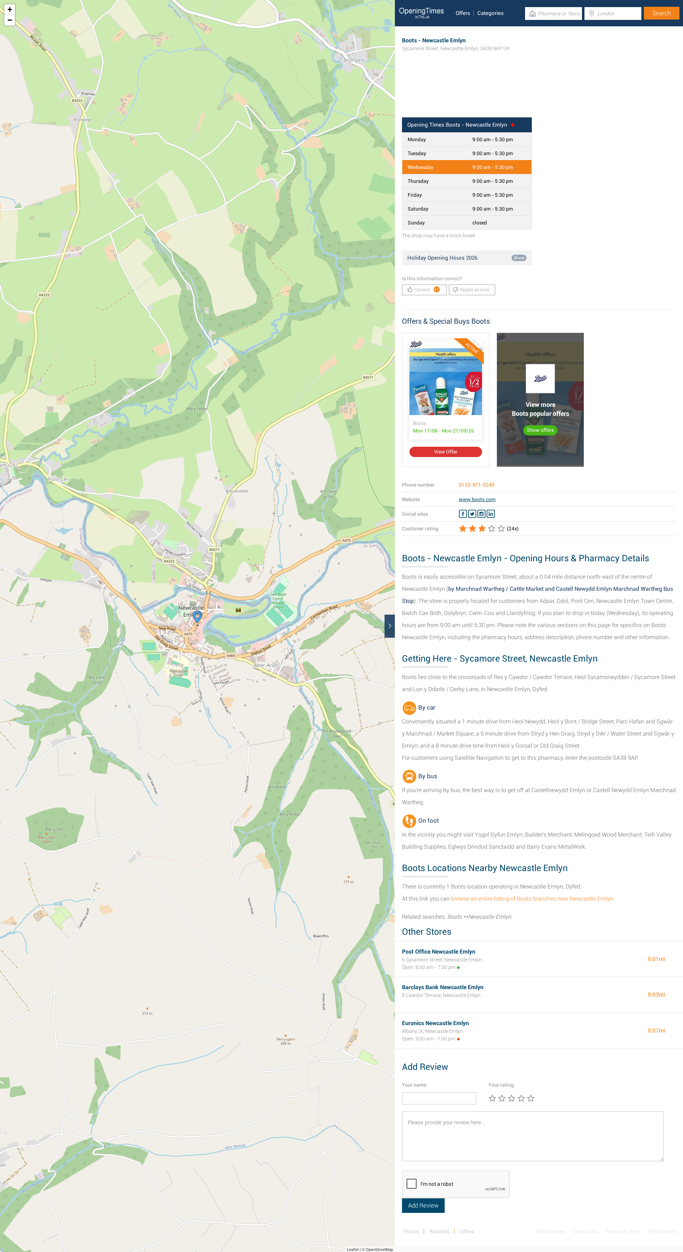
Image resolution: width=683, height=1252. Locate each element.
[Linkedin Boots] (491, 514)
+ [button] (9, 9)
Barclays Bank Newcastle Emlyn (442, 987)
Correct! (426, 289)
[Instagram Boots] (481, 514)
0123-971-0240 (476, 485)
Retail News (662, 1231)
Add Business (550, 1231)
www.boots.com (477, 499)
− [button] (9, 20)
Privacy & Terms (623, 1231)
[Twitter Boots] (472, 514)
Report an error (474, 289)
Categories (490, 13)
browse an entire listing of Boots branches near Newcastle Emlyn (532, 898)
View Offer (445, 452)
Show (519, 257)
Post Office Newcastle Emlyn (438, 951)
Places (411, 1231)
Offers (463, 13)
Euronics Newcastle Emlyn (435, 1023)
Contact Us (585, 1231)
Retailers (439, 1231)
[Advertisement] (539, 94)
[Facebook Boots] (463, 514)
